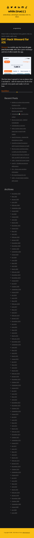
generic (24, 34)
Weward (4, 47)
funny (20, 34)
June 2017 (14, 307)
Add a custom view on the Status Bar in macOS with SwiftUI (19, 131)
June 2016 (14, 327)
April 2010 (14, 487)
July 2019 (14, 283)
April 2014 (14, 368)
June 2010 (14, 481)
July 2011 (14, 446)
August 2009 (15, 507)
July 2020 (14, 257)
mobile (8, 36)
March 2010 (15, 489)
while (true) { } (17, 11)
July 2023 (14, 214)
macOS (3, 36)
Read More (5, 91)
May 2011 (14, 452)
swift (11, 36)
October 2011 (15, 437)
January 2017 (15, 318)
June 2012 (14, 420)
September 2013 (16, 385)
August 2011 (15, 443)
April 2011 (14, 455)
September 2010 (16, 472)
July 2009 (14, 510)
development (14, 34)
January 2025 (15, 199)
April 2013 (14, 400)
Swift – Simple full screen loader (20, 160)
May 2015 (14, 350)
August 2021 (15, 228)
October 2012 (15, 408)
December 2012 (16, 402)
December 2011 (16, 434)
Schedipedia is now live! (18, 125)
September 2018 (16, 289)
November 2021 (16, 225)
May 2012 (14, 423)
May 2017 (14, 310)
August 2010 (15, 475)
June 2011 (14, 449)
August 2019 (15, 281)
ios (31, 34)
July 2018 (14, 295)
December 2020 (16, 243)
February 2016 (16, 339)
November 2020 (16, 246)
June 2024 (14, 202)
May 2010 (14, 484)
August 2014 (15, 359)
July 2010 (14, 478)
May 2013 (14, 397)
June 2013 (14, 394)
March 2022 (15, 222)
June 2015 (14, 347)
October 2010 (15, 469)
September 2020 (16, 251)
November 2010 (16, 466)
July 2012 (14, 417)
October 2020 (15, 249)
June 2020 (14, 260)
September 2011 (16, 440)
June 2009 (14, 513)
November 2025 (16, 193)
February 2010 (16, 492)
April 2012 (14, 426)
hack (28, 34)
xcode (15, 36)
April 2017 (14, 312)
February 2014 (16, 373)
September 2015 (16, 344)
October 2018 (15, 286)
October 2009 (15, 501)
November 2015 (16, 341)
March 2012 (15, 429)
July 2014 (14, 362)
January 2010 (15, 495)
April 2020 (14, 266)
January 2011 (15, 463)
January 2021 (15, 240)
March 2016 (15, 336)
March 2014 (15, 370)
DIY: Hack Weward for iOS (15, 40)
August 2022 (15, 217)
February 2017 (16, 315)
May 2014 (14, 365)
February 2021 (16, 237)
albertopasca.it (26, 532)
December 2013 (16, 379)
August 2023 (15, 211)
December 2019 (16, 275)
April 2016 (14, 333)
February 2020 (16, 272)
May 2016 (14, 330)
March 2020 (15, 269)
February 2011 (16, 460)
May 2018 (14, 301)
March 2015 (15, 356)
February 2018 (16, 304)
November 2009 (16, 498)
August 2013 (15, 388)
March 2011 (15, 458)
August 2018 (15, 292)
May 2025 (14, 196)
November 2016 (16, 321)
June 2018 (14, 298)
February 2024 (16, 205)
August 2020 (15, 254)
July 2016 (14, 324)
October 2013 (15, 382)
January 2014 (15, 376)
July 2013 (14, 391)
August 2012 (15, 414)
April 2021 (14, 234)
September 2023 (16, 208)
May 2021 (14, 231)
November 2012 (16, 405)
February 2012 (16, 431)
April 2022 (14, 220)
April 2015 (14, 353)
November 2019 (16, 278)
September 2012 (16, 411)
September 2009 (16, 504)
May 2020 (14, 263)
